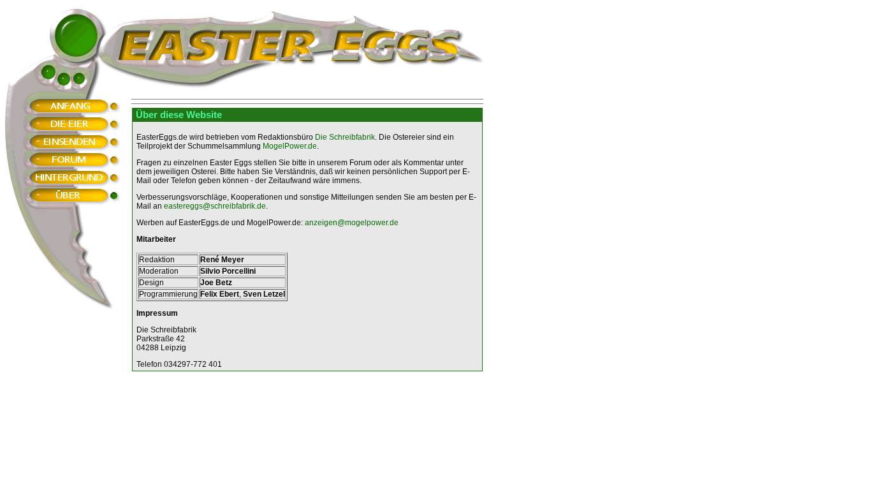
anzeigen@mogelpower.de (352, 222)
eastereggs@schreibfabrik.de (215, 206)
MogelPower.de (290, 146)
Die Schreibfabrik (345, 137)
